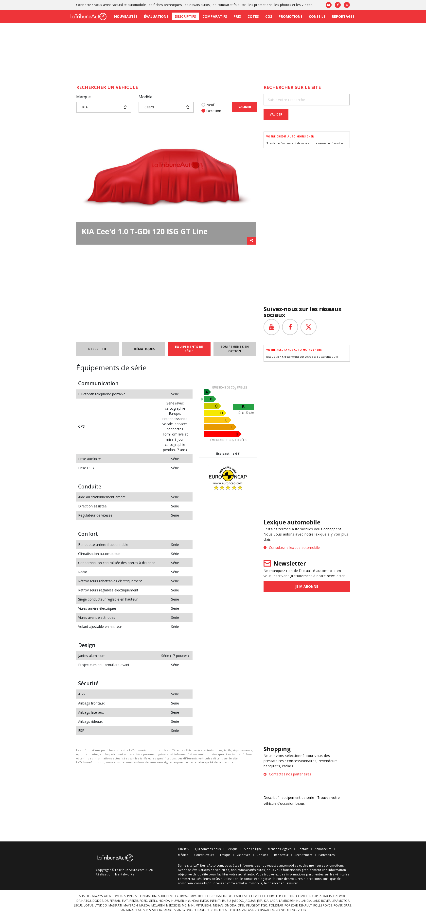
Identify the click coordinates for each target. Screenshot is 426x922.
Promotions (290, 16)
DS (106, 900)
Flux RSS (183, 849)
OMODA (230, 905)
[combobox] (103, 107)
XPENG (291, 910)
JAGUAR (250, 900)
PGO (264, 905)
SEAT (138, 910)
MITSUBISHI (204, 905)
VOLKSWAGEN (264, 910)
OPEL (241, 905)
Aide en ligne (253, 849)
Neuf (210, 104)
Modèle (145, 97)
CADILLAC (241, 896)
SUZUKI (212, 910)
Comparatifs (214, 16)
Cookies (262, 855)
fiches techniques (167, 4)
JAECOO (237, 900)
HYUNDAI (192, 900)
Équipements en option (235, 349)
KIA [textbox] (85, 107)
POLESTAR (276, 905)
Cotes (253, 16)
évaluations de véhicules (210, 870)
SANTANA (126, 910)
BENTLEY (172, 896)
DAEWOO (340, 896)
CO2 (268, 16)
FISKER (133, 900)
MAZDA (144, 905)
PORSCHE (291, 905)
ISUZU (226, 900)
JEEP (260, 900)
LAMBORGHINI (289, 900)
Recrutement (303, 855)
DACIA (327, 896)
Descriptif (97, 349)
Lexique (232, 849)
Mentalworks (124, 874)
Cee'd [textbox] (149, 107)
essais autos (199, 4)
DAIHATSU (83, 900)
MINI (191, 905)
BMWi (192, 896)
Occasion (213, 110)
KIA (266, 900)
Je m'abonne (306, 586)
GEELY (153, 900)
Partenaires (327, 855)
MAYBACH (131, 905)
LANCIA (306, 900)
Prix (237, 16)
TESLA (223, 910)
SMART (168, 910)
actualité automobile (129, 4)
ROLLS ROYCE (322, 905)
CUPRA (316, 896)
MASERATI (115, 905)
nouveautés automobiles (279, 865)
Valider (244, 107)
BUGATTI (219, 896)
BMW (183, 896)
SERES (147, 910)
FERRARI (115, 900)
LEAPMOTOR (340, 900)
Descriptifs (185, 16)
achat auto (246, 874)
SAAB (348, 905)
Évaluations (156, 16)
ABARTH (84, 896)
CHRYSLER (274, 896)
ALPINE (128, 896)
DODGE (97, 900)
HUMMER (177, 900)
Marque (83, 97)
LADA (274, 900)
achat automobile (249, 883)
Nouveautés (126, 16)
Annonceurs (323, 849)
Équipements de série (189, 349)
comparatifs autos (232, 4)
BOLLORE (204, 896)
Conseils (317, 16)
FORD (143, 900)
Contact (303, 849)
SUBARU (199, 910)
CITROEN (288, 896)
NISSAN (218, 905)
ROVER (338, 905)
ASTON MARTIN (145, 896)
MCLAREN (158, 905)
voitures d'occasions (306, 879)
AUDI (161, 896)
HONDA (164, 900)
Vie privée (243, 855)
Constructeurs (204, 855)
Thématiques (143, 349)
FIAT (125, 900)
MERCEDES (173, 905)
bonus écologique (257, 879)
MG (184, 905)
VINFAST (247, 910)
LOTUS (88, 905)
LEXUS (78, 905)
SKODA (157, 910)
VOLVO (280, 910)
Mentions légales (279, 849)
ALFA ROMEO (113, 896)
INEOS (204, 900)
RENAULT (305, 905)
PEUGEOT (253, 905)
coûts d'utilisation (225, 879)
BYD (229, 896)
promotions (263, 4)
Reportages (343, 16)
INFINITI (215, 900)
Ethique (225, 855)
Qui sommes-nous (208, 849)
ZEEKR (302, 910)
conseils (200, 883)
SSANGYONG (183, 910)
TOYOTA (234, 910)
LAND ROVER (321, 900)
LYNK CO (101, 905)
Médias (183, 855)
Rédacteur (281, 855)
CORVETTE (303, 896)
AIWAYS (97, 896)
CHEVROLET (257, 896)
